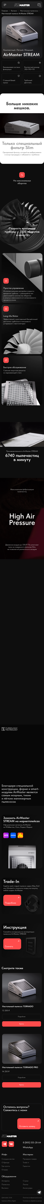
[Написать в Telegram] (39, 1192)
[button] (29, 1123)
